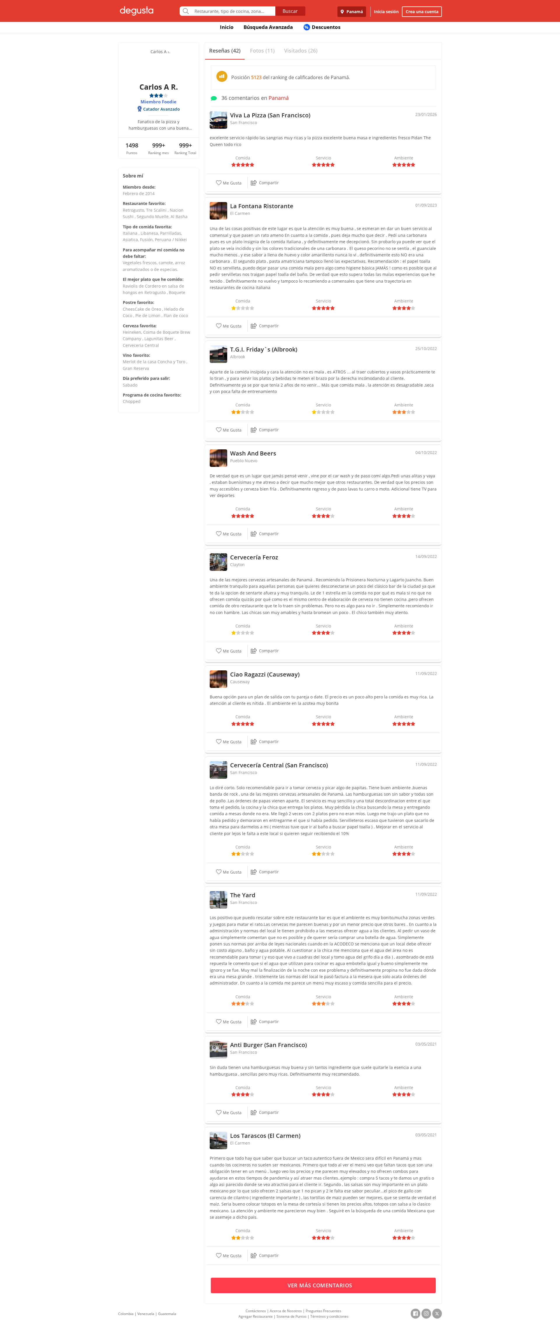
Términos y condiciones (329, 1316)
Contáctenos (256, 1310)
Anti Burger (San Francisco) (268, 1045)
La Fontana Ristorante (261, 206)
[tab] (225, 51)
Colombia (126, 1313)
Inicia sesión (386, 11)
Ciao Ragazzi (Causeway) (265, 674)
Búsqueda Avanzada (268, 27)
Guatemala (167, 1313)
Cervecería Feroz (254, 557)
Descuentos (322, 27)
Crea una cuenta (422, 11)
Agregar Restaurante (256, 1316)
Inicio (227, 27)
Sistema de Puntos (291, 1316)
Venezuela (145, 1313)
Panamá (354, 11)
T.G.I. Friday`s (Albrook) (263, 349)
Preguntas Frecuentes (323, 1310)
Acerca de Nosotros (286, 1310)
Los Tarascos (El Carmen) (265, 1136)
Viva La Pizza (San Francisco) (270, 115)
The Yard (242, 895)
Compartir (269, 182)
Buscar (290, 11)
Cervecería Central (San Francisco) (279, 765)
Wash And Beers (253, 453)
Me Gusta (232, 183)
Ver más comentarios (321, 1285)
